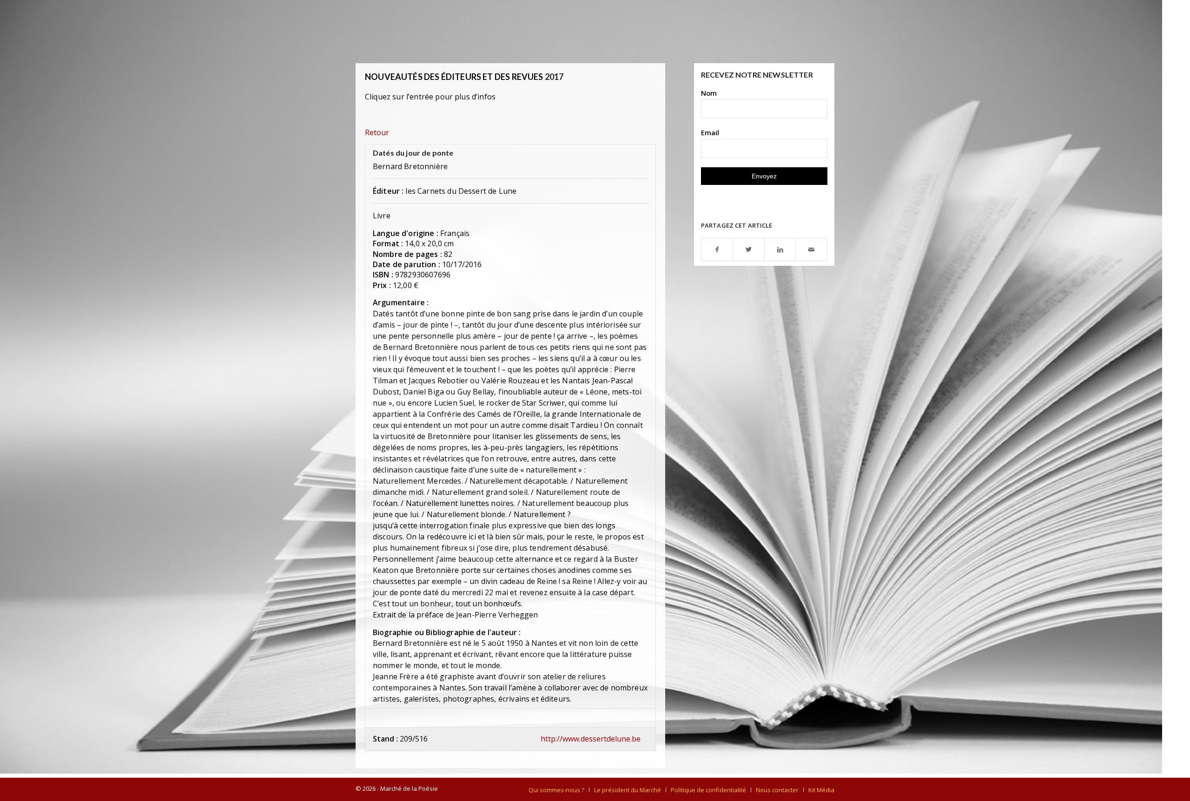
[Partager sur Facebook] (717, 249)
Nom (709, 93)
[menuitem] (556, 790)
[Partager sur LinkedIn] (780, 249)
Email (710, 132)
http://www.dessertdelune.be (591, 739)
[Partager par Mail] (811, 249)
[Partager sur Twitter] (748, 249)
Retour (377, 132)
